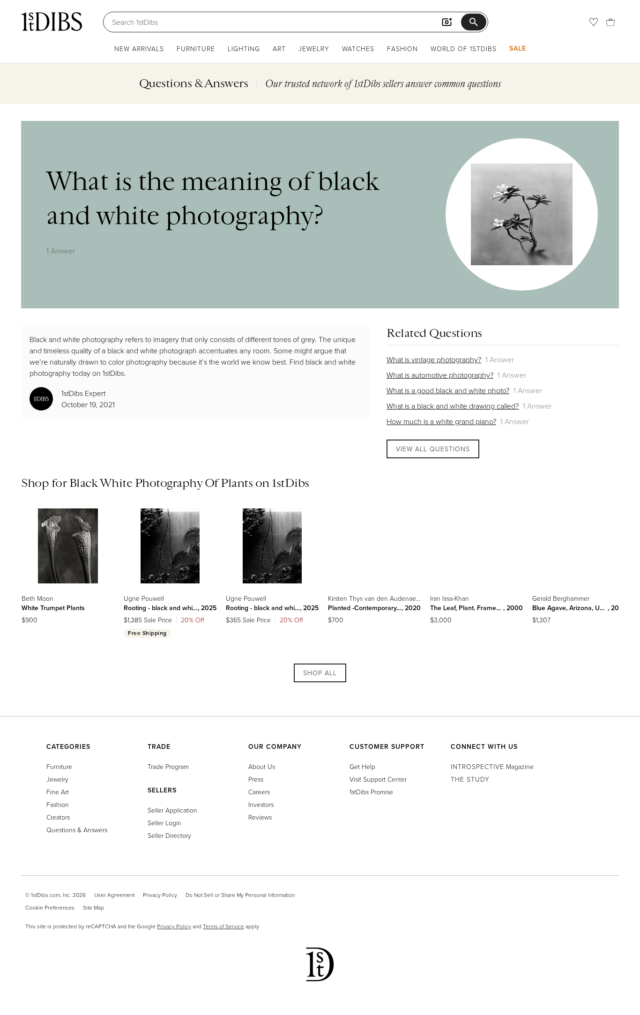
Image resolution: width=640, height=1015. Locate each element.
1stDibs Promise (371, 791)
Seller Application (172, 810)
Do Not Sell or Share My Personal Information (240, 895)
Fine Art (57, 791)
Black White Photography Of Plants (161, 483)
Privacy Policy (160, 895)
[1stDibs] (51, 21)
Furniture (196, 48)
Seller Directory (169, 835)
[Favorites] (593, 22)
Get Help (362, 766)
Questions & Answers (76, 829)
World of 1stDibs (464, 48)
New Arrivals (139, 48)
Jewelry (313, 48)
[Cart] (610, 22)
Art (279, 48)
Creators (58, 817)
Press (255, 779)
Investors (261, 804)
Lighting (244, 48)
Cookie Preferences (49, 907)
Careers (259, 791)
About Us (261, 766)
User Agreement (114, 895)
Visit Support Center (378, 779)
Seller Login (164, 822)
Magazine (492, 766)
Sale (517, 48)
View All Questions (433, 448)
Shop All (320, 672)
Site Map (93, 907)
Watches (358, 48)
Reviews (260, 817)
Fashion (402, 48)
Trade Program (168, 766)
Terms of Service (223, 926)
